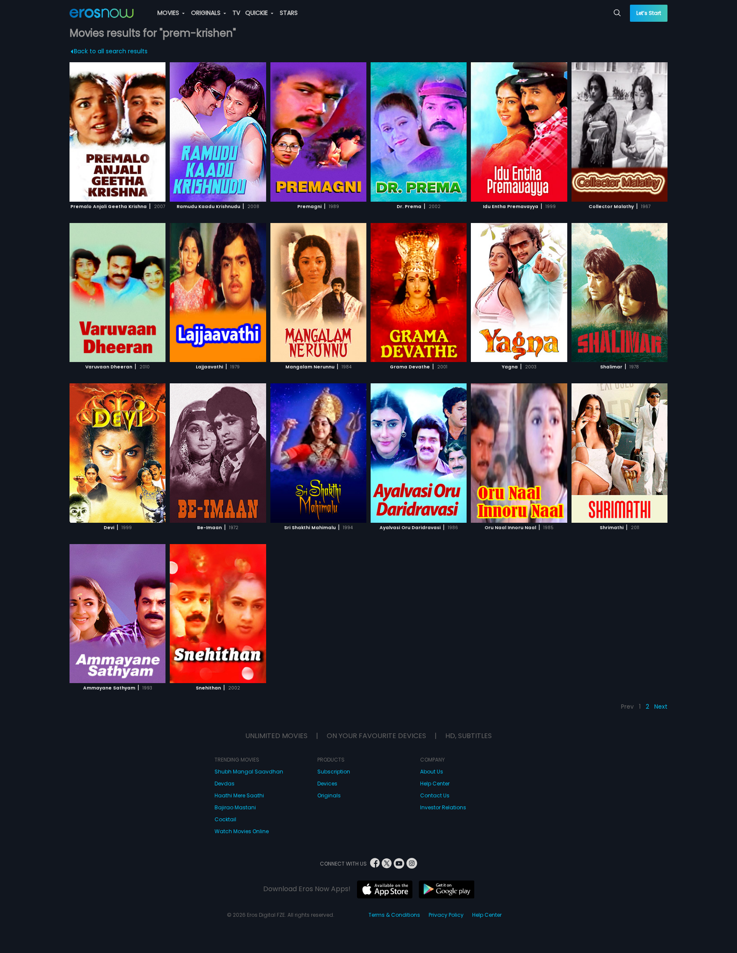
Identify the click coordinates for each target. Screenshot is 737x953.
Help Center (435, 783)
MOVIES (169, 13)
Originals (329, 795)
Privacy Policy (446, 914)
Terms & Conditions (394, 914)
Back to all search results (111, 51)
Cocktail (225, 819)
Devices (327, 783)
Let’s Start (648, 13)
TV (236, 13)
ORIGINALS (206, 13)
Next (660, 706)
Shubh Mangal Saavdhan (249, 771)
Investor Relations (443, 807)
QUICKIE (257, 13)
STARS (289, 13)
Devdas (225, 783)
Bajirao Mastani (235, 807)
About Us (431, 771)
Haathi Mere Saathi (239, 795)
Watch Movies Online (242, 831)
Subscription (333, 771)
